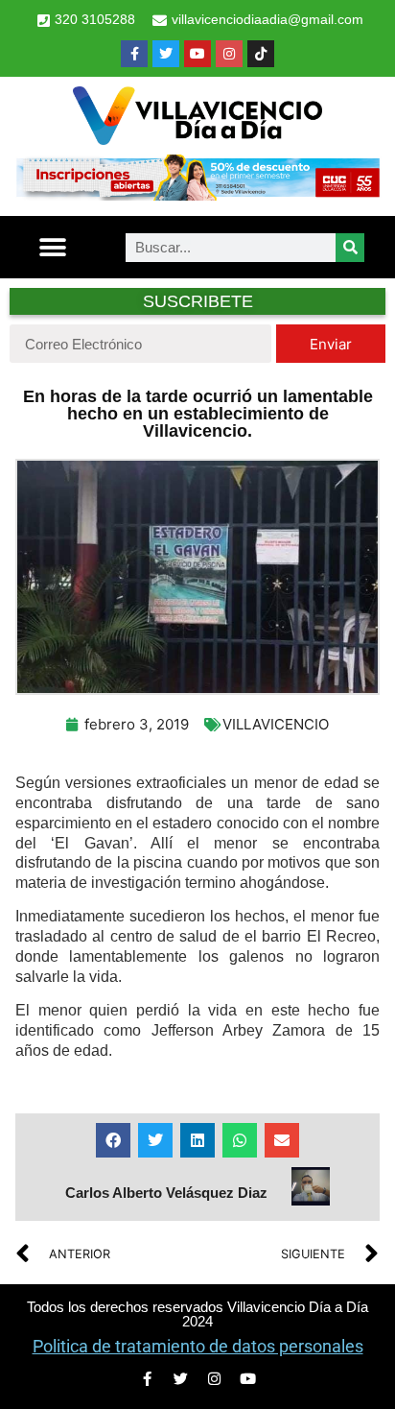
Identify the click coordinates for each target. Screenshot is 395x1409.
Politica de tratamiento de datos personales (198, 1346)
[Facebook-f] (134, 53)
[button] (52, 247)
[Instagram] (229, 53)
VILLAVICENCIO (275, 724)
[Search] (350, 247)
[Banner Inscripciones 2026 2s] (197, 194)
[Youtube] (197, 53)
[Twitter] (165, 53)
